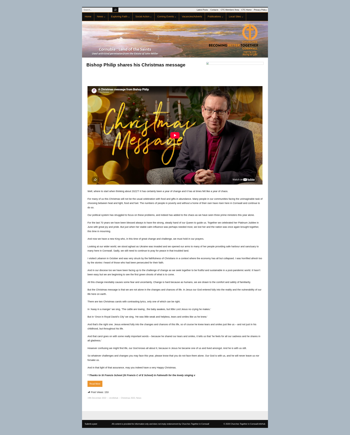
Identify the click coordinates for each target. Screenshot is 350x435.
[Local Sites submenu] (242, 16)
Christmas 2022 (128, 398)
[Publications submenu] (222, 16)
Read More (95, 384)
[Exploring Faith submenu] (129, 16)
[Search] (115, 10)
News (138, 398)
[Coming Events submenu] (175, 16)
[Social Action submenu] (151, 16)
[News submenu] (104, 16)
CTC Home (246, 10)
